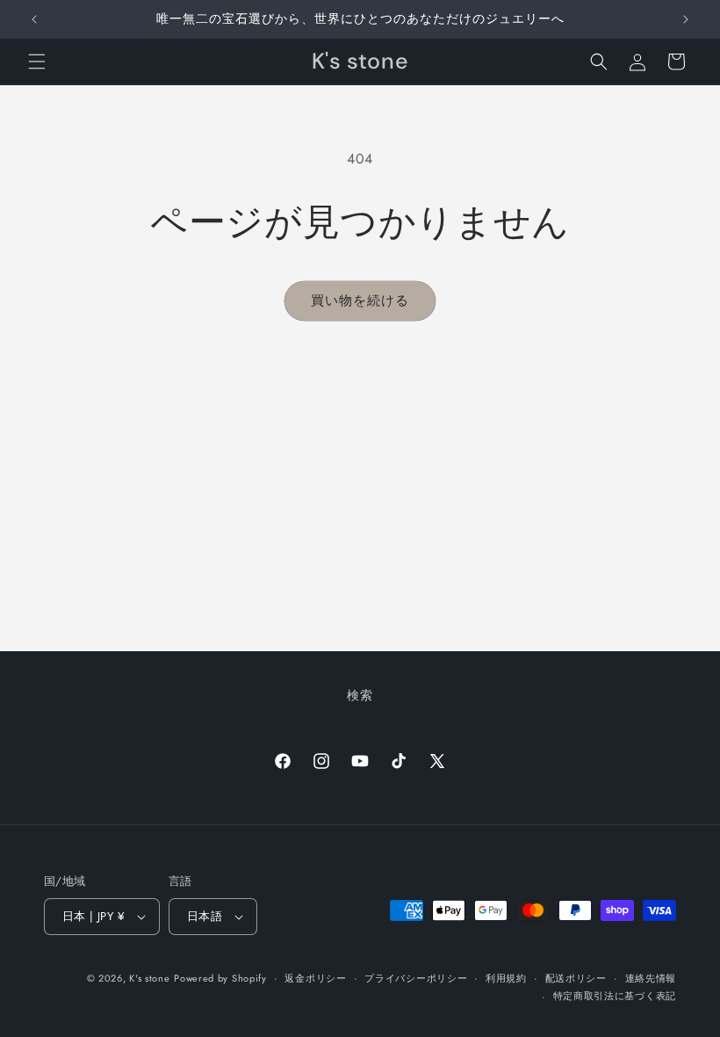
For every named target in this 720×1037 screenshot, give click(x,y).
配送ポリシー (576, 978)
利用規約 (506, 978)
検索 (359, 695)
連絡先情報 (651, 978)
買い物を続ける (360, 300)
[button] (37, 61)
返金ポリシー (315, 978)
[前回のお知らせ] (34, 19)
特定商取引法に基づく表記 (614, 996)
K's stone (149, 978)
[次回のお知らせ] (685, 19)
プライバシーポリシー (415, 978)
